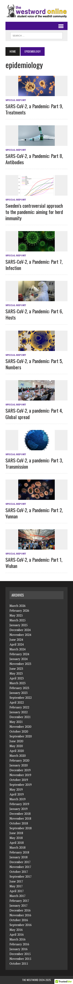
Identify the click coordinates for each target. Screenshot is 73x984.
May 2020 (16, 746)
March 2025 (18, 620)
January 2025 (19, 625)
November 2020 (20, 727)
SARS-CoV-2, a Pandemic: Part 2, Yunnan (34, 513)
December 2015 (20, 954)
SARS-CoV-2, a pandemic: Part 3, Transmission (34, 463)
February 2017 (19, 901)
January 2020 (19, 765)
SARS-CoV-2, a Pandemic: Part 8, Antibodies (34, 159)
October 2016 (19, 920)
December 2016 (20, 910)
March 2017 (18, 896)
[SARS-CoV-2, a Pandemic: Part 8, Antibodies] (36, 143)
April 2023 (17, 678)
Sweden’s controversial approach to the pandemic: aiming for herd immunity (34, 212)
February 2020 (19, 760)
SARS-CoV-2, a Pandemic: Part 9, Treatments (34, 109)
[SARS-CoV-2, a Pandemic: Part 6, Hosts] (36, 298)
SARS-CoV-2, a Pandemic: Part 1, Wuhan (33, 562)
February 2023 (19, 688)
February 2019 (19, 804)
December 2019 (20, 770)
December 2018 (20, 814)
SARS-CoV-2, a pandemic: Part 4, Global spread (34, 413)
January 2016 (19, 949)
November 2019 (20, 775)
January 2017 (19, 905)
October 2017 (19, 872)
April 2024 (17, 644)
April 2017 (17, 891)
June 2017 (16, 881)
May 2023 (16, 673)
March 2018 (18, 847)
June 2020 (16, 741)
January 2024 (19, 659)
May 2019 (16, 789)
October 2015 (19, 963)
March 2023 (18, 683)
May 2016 (16, 930)
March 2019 (18, 799)
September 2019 (21, 785)
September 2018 (21, 828)
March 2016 (18, 939)
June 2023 (16, 668)
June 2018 (16, 833)
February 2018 (19, 852)
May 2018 (16, 838)
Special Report (15, 100)
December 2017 (20, 862)
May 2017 (16, 886)
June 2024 (16, 639)
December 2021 (20, 717)
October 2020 (19, 731)
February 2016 (19, 944)
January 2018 (19, 857)
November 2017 (20, 867)
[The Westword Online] (36, 11)
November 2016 (20, 915)
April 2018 (17, 843)
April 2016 (17, 934)
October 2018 (19, 823)
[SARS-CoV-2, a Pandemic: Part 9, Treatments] (36, 93)
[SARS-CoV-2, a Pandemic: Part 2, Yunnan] (36, 497)
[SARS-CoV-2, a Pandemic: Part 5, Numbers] (36, 348)
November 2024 (20, 635)
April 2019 (17, 794)
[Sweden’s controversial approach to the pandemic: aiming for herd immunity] (36, 193)
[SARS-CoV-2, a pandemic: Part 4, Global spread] (36, 398)
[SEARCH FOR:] (36, 35)
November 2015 (20, 959)
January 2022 (19, 712)
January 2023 (19, 693)
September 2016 (21, 925)
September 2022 (21, 697)
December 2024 (20, 630)
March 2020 (18, 756)
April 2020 (17, 751)
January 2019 (19, 809)
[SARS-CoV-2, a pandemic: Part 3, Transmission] (36, 447)
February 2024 (19, 654)
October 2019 (19, 780)
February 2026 (19, 610)
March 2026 (18, 606)
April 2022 (17, 702)
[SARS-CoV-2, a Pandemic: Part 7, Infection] (36, 249)
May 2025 (16, 615)
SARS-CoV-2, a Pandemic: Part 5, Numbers (34, 364)
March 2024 (18, 649)
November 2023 (20, 664)
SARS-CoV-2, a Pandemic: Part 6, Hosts (34, 314)
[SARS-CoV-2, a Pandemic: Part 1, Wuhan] (36, 547)
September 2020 (21, 736)
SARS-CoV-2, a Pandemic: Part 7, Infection (33, 264)
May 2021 (16, 722)
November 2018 (20, 818)
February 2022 (19, 707)
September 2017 (21, 876)
